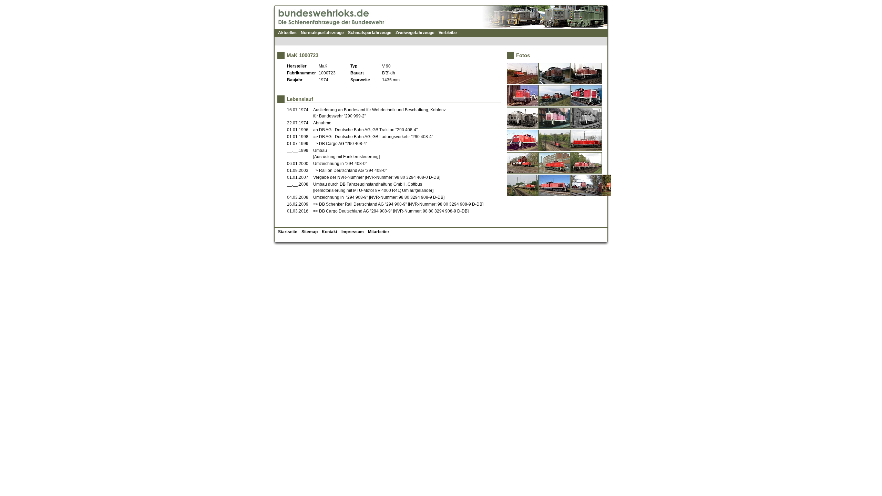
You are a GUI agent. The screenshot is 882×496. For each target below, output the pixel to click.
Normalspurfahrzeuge (322, 32)
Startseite (287, 231)
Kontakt (329, 231)
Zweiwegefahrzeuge (415, 32)
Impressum (352, 231)
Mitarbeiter (378, 231)
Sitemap (309, 231)
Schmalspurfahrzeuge (369, 32)
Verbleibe (448, 32)
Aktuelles (287, 32)
